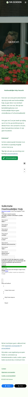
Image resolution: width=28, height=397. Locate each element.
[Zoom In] (24, 169)
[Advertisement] (14, 189)
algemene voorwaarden (12, 346)
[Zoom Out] (24, 171)
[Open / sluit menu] (25, 2)
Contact (4, 368)
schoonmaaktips (12, 153)
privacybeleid (6, 348)
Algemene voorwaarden (8, 372)
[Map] (14, 167)
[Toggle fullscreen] (24, 163)
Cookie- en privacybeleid (8, 376)
